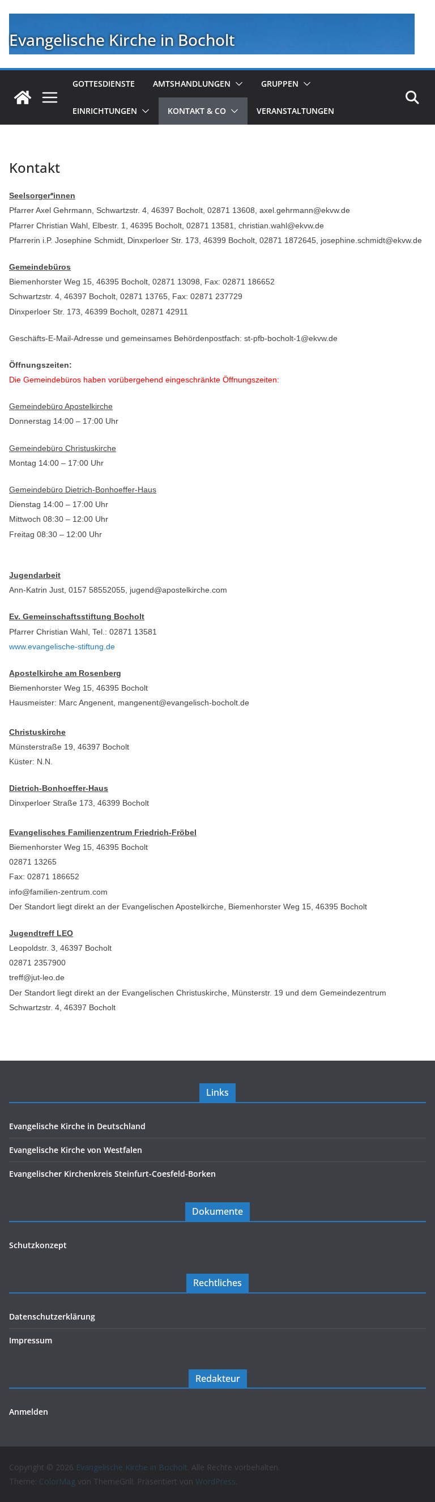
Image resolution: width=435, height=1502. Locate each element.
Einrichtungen (104, 110)
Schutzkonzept (38, 1245)
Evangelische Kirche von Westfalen (75, 1149)
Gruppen (279, 83)
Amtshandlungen (192, 83)
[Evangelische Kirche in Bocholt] (22, 97)
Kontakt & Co (197, 110)
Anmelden (28, 1411)
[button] (237, 84)
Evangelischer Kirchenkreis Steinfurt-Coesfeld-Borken (112, 1173)
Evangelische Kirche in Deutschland (77, 1126)
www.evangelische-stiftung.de (62, 646)
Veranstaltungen (295, 110)
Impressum (30, 1340)
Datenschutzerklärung (52, 1316)
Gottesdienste (103, 83)
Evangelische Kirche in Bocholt (122, 39)
